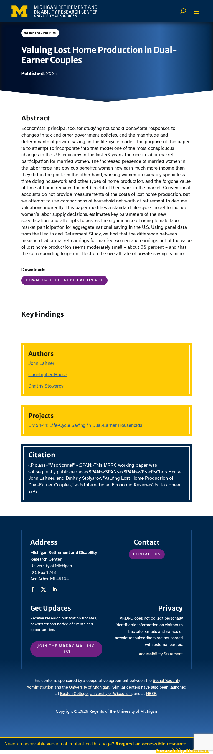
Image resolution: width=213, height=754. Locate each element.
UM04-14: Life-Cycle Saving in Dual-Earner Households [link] (85, 425)
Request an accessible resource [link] (152, 744)
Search (183, 11)
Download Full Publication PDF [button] (64, 280)
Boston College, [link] (74, 693)
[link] (54, 11)
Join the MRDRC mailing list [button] (66, 648)
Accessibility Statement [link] (182, 750)
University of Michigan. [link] (89, 687)
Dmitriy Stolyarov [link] (46, 386)
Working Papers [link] (40, 33)
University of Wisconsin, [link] (111, 693)
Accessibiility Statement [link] (161, 654)
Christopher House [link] (47, 375)
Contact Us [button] (146, 554)
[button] (196, 11)
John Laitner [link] (41, 363)
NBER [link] (151, 693)
